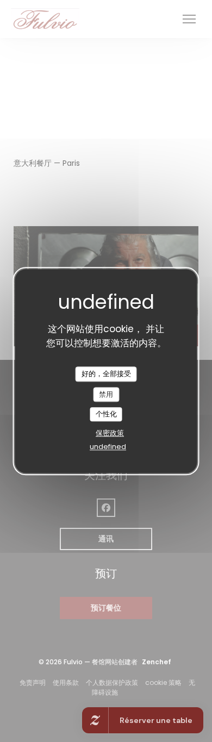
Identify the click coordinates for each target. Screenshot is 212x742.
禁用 (106, 394)
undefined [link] (108, 446)
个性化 (106, 414)
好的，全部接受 (106, 374)
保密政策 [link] (110, 433)
